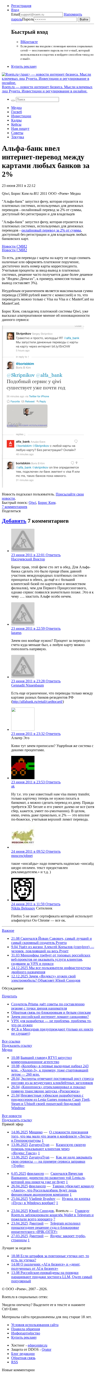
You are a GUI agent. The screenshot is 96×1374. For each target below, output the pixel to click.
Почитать (9, 996)
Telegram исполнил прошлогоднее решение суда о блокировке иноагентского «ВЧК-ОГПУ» (45, 1227)
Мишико (36, 1132)
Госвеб (16, 112)
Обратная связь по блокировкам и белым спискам (51, 1012)
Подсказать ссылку (17, 1045)
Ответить (53, 555)
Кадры (16, 120)
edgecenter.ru (37, 1345)
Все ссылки (11, 1041)
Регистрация (21, 6)
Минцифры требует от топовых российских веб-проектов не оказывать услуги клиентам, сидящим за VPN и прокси (50, 959)
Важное (8, 931)
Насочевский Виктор (28, 559)
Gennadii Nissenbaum (27, 685)
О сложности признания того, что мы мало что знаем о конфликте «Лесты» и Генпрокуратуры (51, 1136)
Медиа (16, 108)
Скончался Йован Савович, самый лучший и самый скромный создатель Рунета (51, 940)
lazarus (16, 633)
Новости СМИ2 (14, 246)
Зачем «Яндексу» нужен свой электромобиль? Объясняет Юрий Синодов (45, 978)
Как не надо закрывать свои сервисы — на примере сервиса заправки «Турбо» (51, 1161)
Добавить (14, 521)
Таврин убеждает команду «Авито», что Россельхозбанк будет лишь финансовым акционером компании (52, 1190)
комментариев (14, 507)
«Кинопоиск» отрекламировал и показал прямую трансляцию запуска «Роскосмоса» (48, 1089)
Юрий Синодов (41, 1211)
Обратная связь (23, 1358)
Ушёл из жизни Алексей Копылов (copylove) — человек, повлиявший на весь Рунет (52, 949)
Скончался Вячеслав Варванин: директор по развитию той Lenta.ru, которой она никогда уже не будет (48, 1178)
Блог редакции (23, 1354)
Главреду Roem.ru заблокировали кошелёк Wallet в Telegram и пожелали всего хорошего (52, 1215)
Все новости (12, 1116)
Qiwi (32, 503)
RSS (14, 1362)
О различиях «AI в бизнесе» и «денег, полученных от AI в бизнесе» (45, 1266)
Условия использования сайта (34, 1325)
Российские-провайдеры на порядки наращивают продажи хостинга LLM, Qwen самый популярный (51, 1277)
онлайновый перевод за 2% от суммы (51, 230)
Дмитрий (36, 1223)
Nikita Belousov (23, 908)
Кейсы (16, 124)
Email (15, 14)
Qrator (46, 1349)
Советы (17, 133)
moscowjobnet (22, 856)
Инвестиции (21, 116)
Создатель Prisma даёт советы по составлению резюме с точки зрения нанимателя (48, 1006)
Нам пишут (20, 129)
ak (13, 786)
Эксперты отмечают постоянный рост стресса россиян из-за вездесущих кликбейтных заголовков (52, 1081)
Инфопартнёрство (25, 1333)
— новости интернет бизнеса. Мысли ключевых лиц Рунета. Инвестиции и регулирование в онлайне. (47, 89)
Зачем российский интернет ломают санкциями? (50, 1017)
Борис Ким (46, 503)
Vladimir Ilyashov (42, 1199)
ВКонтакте (29, 42)
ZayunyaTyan (39, 1145)
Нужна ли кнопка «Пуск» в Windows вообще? (50, 1201)
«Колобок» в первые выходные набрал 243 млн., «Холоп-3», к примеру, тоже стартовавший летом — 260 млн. (50, 1070)
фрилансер (35, 1173)
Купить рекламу (24, 66)
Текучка (17, 137)
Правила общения (25, 1329)
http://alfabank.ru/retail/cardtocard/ (37, 702)
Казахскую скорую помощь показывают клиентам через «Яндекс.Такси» (48, 1149)
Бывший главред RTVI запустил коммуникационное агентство (41, 1060)
